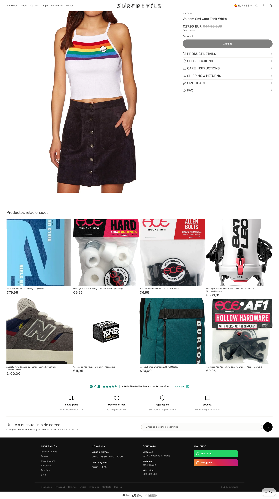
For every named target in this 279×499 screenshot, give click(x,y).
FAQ (190, 90)
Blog (43, 474)
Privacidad (46, 465)
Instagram (206, 462)
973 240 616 (149, 465)
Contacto (106, 487)
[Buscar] (256, 5)
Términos (45, 470)
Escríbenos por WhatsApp (207, 409)
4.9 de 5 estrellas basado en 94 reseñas (145, 386)
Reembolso (46, 487)
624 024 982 (150, 473)
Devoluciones (48, 461)
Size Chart (196, 83)
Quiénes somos (49, 451)
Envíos (44, 456)
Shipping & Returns (204, 76)
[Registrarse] (268, 427)
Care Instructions (203, 68)
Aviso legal (94, 487)
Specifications (200, 61)
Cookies (118, 487)
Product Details (201, 54)
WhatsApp (206, 453)
